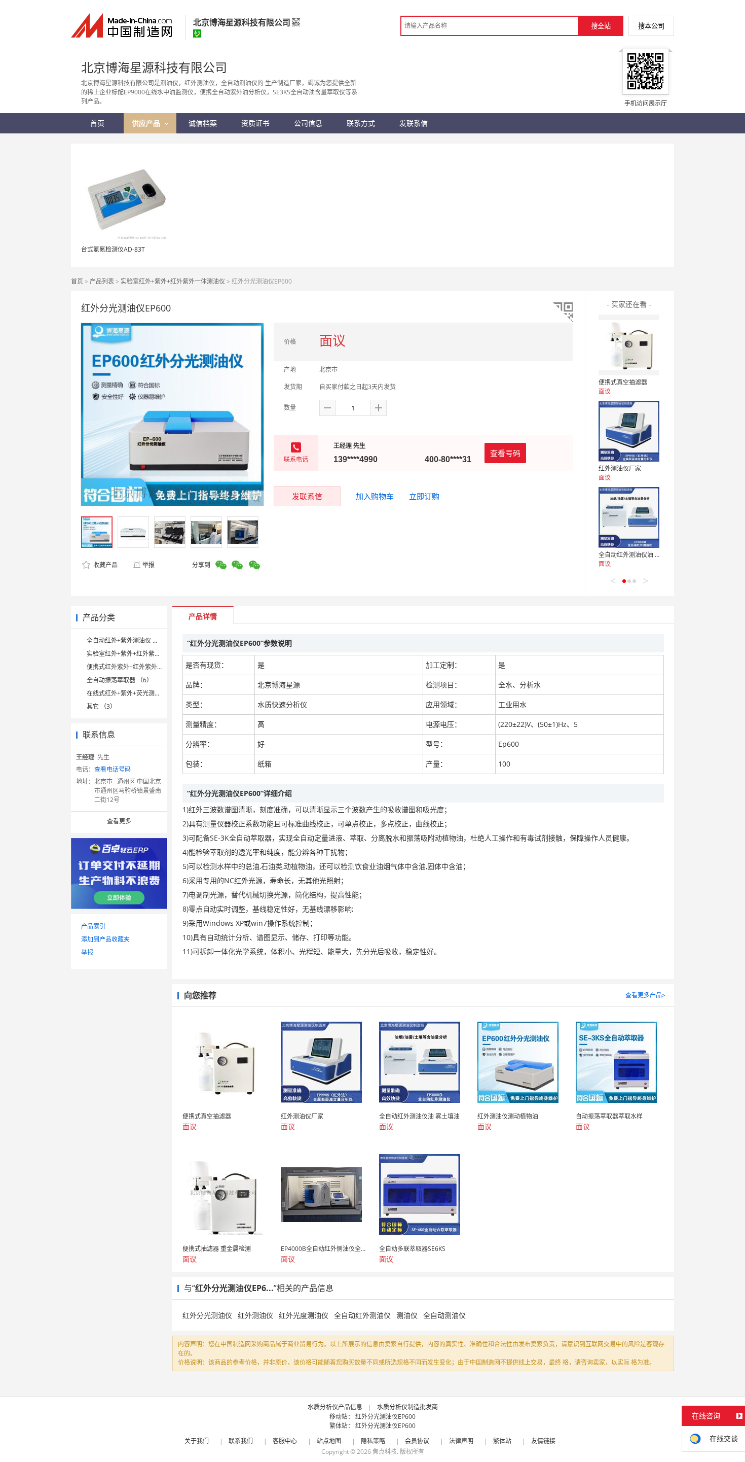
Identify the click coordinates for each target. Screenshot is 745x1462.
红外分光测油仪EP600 (385, 1416)
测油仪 (407, 1315)
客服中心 (285, 1441)
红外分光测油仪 (207, 1315)
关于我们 (196, 1441)
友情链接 (543, 1441)
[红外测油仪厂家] (629, 431)
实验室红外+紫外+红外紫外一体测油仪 (173, 281)
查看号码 (505, 453)
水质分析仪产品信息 (335, 1407)
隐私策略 (373, 1441)
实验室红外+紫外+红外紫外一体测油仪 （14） (149, 653)
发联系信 (307, 496)
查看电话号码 (112, 769)
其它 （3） (101, 706)
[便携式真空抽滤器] (629, 345)
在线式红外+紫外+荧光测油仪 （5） (135, 693)
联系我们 (241, 1441)
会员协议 (417, 1441)
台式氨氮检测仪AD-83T (113, 249)
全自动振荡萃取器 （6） (120, 680)
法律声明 (461, 1441)
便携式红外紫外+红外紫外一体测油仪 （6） (146, 667)
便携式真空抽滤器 (623, 382)
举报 (148, 565)
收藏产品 (105, 565)
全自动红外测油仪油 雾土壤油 (639, 554)
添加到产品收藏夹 (105, 939)
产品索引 (93, 926)
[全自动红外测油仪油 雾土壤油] (629, 517)
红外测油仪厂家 (620, 468)
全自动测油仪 (444, 1315)
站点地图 (329, 1441)
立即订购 (424, 496)
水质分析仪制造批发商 (407, 1407)
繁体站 (502, 1441)
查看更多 (119, 821)
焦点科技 (384, 1451)
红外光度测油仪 (303, 1315)
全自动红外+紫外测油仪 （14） (129, 640)
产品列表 (102, 281)
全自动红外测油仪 (362, 1315)
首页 (77, 281)
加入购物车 (375, 496)
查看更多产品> (645, 995)
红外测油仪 (255, 1315)
